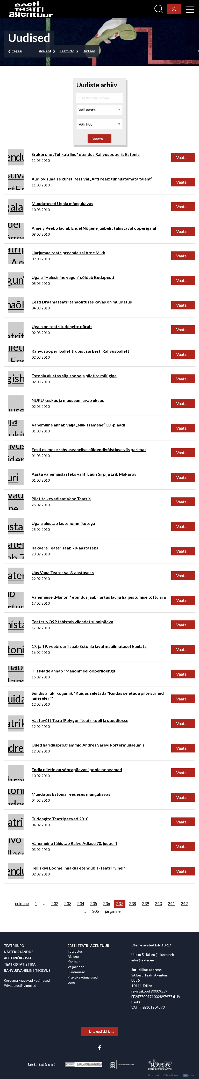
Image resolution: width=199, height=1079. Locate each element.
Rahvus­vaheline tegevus (27, 970)
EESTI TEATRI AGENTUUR (88, 946)
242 (184, 903)
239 (145, 903)
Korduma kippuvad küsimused (27, 980)
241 (171, 903)
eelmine (22, 903)
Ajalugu (73, 956)
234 (80, 903)
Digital (189, 1075)
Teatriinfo (67, 51)
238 (132, 903)
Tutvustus (75, 951)
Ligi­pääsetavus (138, 9)
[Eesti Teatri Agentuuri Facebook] (99, 1047)
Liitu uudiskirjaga (101, 1031)
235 (93, 903)
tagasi (17, 51)
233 (67, 903)
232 (54, 903)
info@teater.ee (142, 960)
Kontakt (74, 962)
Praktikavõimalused (83, 977)
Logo (71, 982)
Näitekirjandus (18, 952)
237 (119, 903)
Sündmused (76, 972)
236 (106, 903)
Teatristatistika (19, 964)
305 (95, 911)
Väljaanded (76, 967)
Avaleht (45, 51)
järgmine (112, 911)
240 (158, 903)
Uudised (89, 51)
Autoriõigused (18, 958)
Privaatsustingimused (20, 985)
